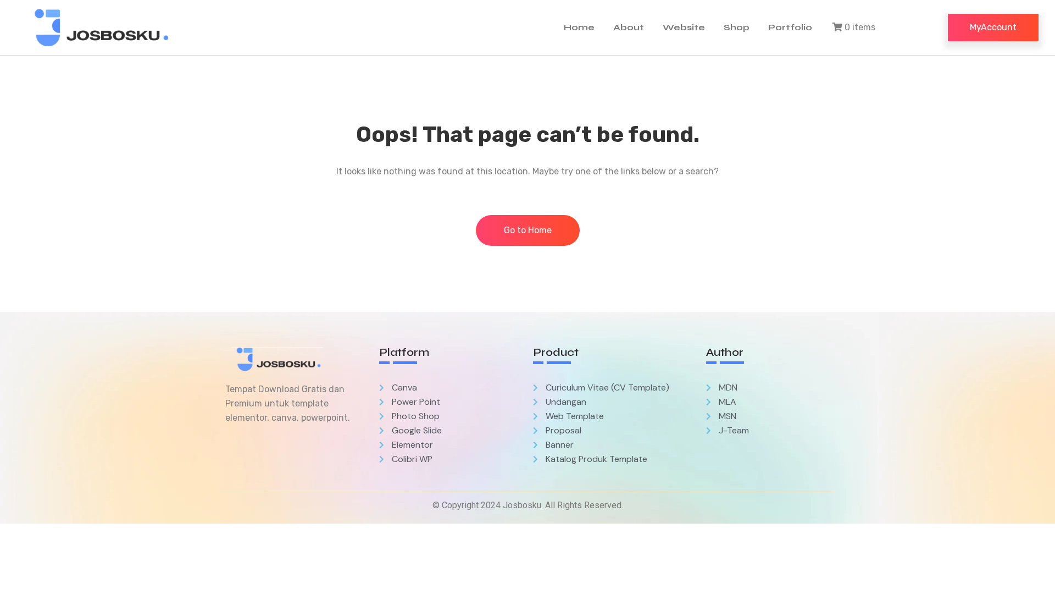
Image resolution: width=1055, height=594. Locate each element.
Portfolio (790, 27)
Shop (736, 27)
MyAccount (993, 27)
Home (579, 27)
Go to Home (528, 230)
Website (684, 27)
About (628, 27)
